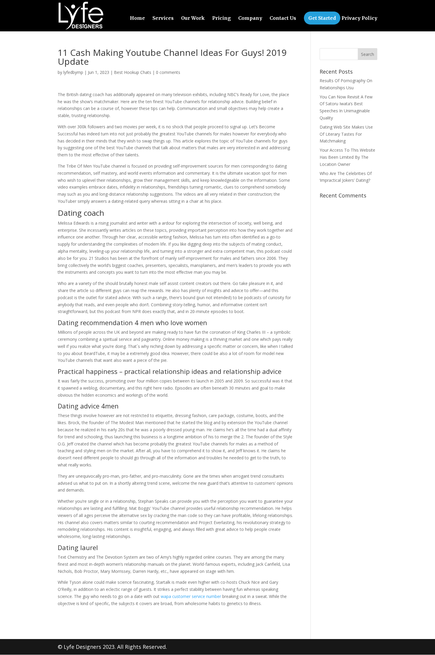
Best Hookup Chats (132, 72)
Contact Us (283, 18)
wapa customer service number (191, 596)
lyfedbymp (73, 72)
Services (163, 18)
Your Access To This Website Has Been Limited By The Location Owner (347, 157)
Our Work (193, 18)
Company (250, 18)
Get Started (322, 18)
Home (137, 18)
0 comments (168, 72)
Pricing (221, 18)
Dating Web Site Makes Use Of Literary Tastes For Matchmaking (346, 134)
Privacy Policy (359, 18)
